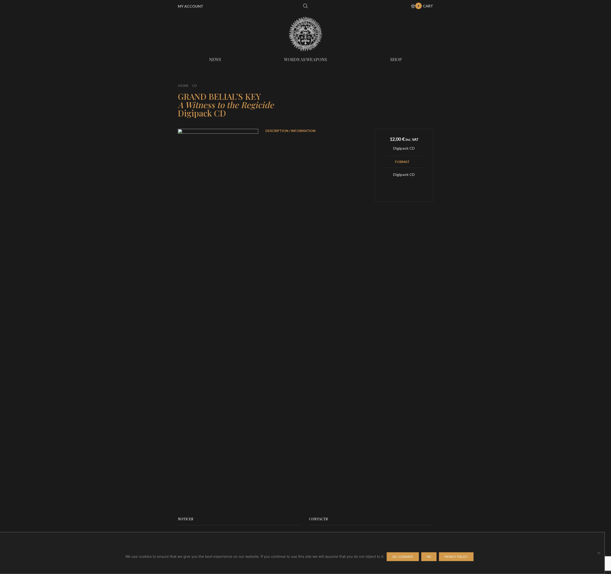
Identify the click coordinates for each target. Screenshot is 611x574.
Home (183, 86)
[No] (598, 553)
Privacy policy (456, 556)
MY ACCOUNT (190, 6)
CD (194, 86)
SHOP (396, 59)
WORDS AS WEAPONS (305, 59)
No (429, 556)
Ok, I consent (402, 556)
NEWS (215, 59)
